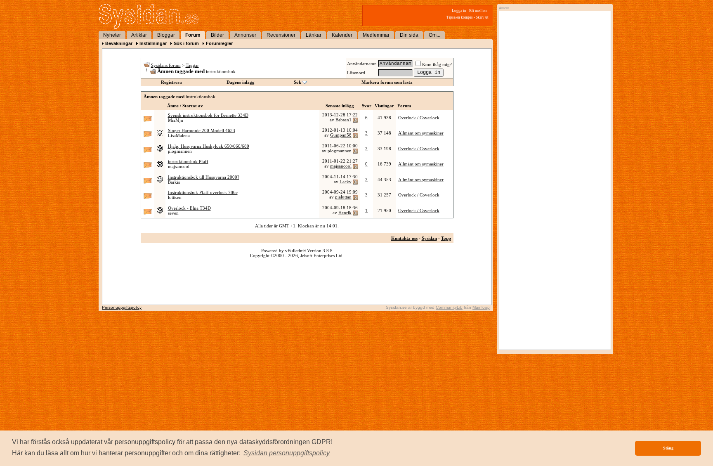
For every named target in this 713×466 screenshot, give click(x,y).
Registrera (171, 82)
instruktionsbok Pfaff (188, 161)
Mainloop (481, 307)
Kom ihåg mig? (437, 64)
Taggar (192, 65)
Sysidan (429, 238)
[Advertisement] (552, 97)
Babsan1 (343, 119)
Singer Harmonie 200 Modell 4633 (201, 130)
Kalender (342, 35)
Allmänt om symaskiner (421, 132)
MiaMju (175, 120)
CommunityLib (449, 307)
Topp (446, 238)
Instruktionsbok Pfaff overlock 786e (203, 192)
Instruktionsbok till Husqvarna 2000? (203, 177)
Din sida (409, 35)
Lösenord (356, 72)
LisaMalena (179, 135)
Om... (434, 35)
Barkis (174, 182)
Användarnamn (362, 63)
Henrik (345, 212)
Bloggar (166, 35)
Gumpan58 (341, 134)
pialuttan (343, 196)
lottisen (175, 197)
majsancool (178, 166)
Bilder (217, 35)
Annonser (245, 35)
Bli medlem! (479, 11)
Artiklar (139, 35)
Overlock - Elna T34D (189, 208)
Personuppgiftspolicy (122, 307)
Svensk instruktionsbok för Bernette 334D (208, 115)
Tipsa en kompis (459, 17)
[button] (286, 453)
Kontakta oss (404, 238)
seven (173, 213)
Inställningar (153, 43)
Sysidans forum (166, 65)
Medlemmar (376, 35)
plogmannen (180, 151)
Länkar (313, 35)
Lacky (346, 181)
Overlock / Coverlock (418, 117)
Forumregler (219, 43)
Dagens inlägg (241, 82)
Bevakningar (118, 43)
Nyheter (112, 35)
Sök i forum (186, 43)
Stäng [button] (668, 448)
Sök (297, 82)
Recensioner (281, 35)
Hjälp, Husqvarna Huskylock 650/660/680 (208, 146)
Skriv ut (482, 17)
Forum (193, 35)
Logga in (459, 11)
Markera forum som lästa (387, 82)
